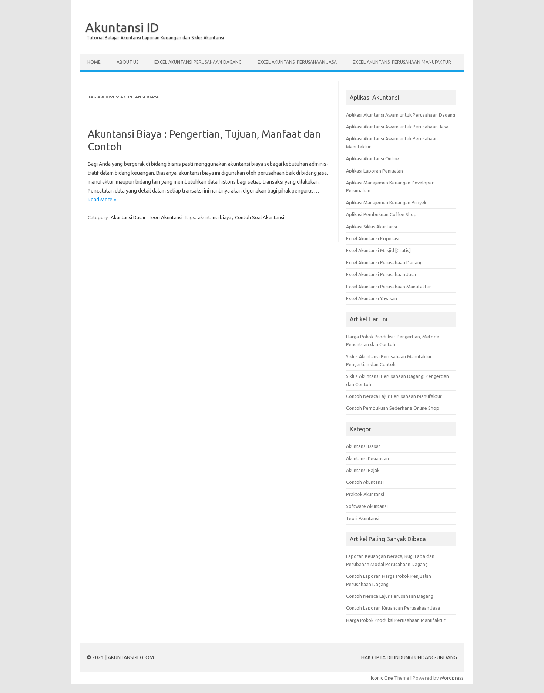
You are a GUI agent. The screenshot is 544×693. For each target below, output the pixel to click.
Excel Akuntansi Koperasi (372, 238)
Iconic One (382, 677)
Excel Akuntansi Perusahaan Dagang (384, 262)
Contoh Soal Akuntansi (259, 217)
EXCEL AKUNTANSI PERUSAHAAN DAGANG (198, 62)
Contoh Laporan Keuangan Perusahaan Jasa (393, 607)
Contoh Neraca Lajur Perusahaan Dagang (389, 596)
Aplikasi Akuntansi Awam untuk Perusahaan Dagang (400, 114)
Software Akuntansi (367, 506)
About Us (127, 62)
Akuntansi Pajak (362, 470)
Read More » (102, 199)
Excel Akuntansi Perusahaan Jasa (381, 274)
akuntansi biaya (214, 217)
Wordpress (452, 677)
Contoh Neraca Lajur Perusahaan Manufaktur (394, 396)
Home (94, 62)
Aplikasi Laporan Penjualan (374, 170)
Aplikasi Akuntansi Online (372, 158)
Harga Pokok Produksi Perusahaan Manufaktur (396, 620)
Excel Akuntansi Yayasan (371, 298)
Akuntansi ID (122, 27)
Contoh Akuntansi (365, 482)
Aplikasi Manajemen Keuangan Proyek (386, 202)
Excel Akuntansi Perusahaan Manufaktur (388, 286)
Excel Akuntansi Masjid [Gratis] (378, 250)
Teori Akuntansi (165, 217)
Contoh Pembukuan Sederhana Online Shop (392, 408)
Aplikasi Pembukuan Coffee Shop (381, 214)
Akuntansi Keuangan (367, 458)
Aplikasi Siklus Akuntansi (371, 226)
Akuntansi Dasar (128, 217)
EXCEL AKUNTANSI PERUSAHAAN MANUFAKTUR (402, 62)
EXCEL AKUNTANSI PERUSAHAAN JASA (297, 62)
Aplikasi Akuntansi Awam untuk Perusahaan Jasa (397, 126)
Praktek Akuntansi (365, 494)
